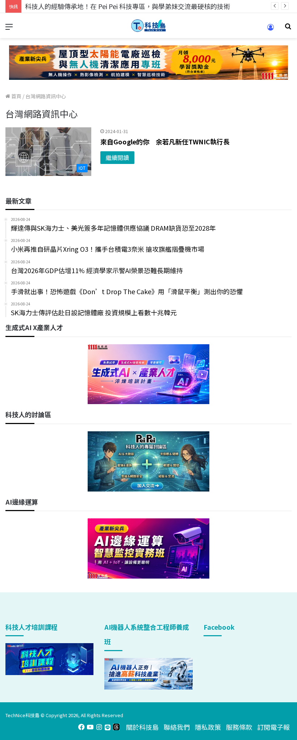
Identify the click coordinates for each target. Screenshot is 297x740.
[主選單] (9, 28)
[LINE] (107, 727)
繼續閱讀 (117, 157)
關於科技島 (142, 727)
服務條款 (239, 727)
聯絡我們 (177, 727)
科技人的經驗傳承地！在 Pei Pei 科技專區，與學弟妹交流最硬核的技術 (127, 6)
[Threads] (116, 727)
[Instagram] (99, 727)
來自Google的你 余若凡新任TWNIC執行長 (165, 141)
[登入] (270, 29)
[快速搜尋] (288, 28)
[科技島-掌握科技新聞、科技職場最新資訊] (148, 25)
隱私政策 (208, 727)
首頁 (15, 96)
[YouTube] (90, 727)
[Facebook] (81, 727)
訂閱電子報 (273, 727)
